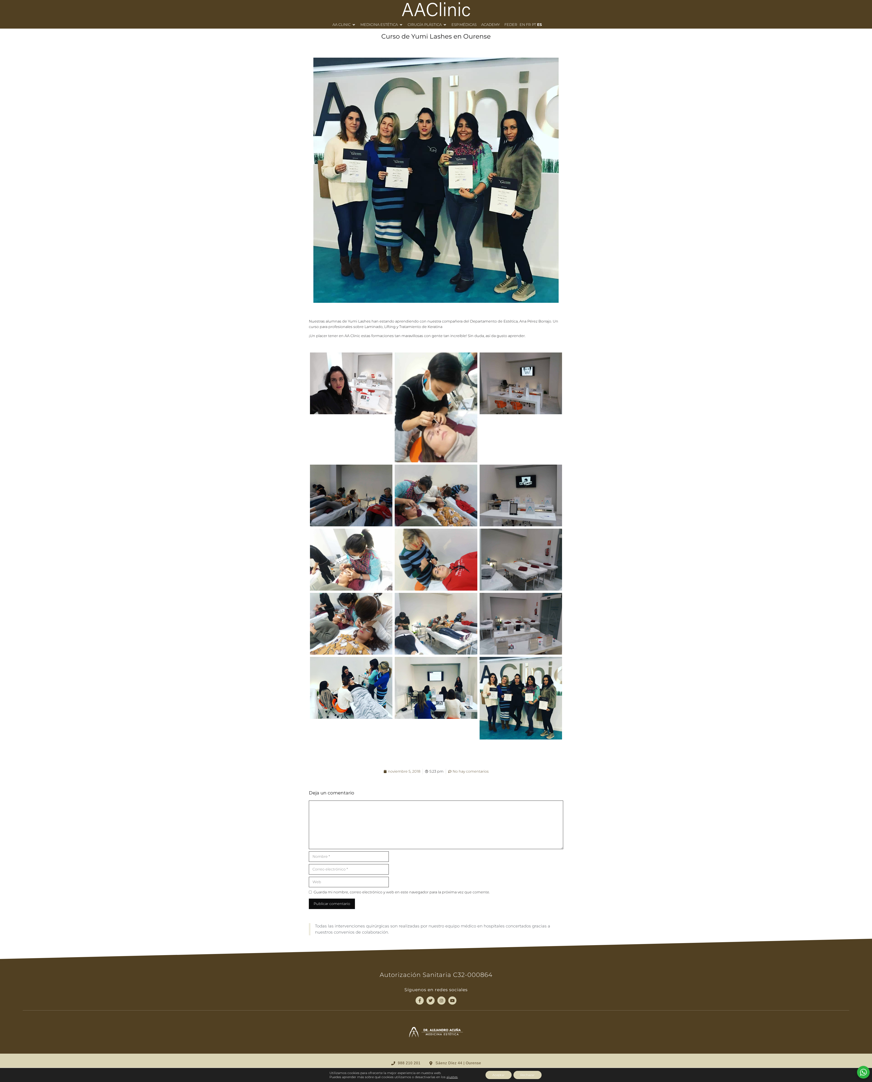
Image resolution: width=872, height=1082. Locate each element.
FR (528, 24)
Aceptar (498, 1075)
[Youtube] (452, 1000)
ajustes (452, 1077)
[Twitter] (430, 1000)
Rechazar (527, 1075)
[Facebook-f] (420, 1000)
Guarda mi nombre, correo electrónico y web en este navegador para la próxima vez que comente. (402, 892)
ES (539, 24)
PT (534, 24)
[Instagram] (441, 1000)
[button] (344, 25)
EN (522, 24)
